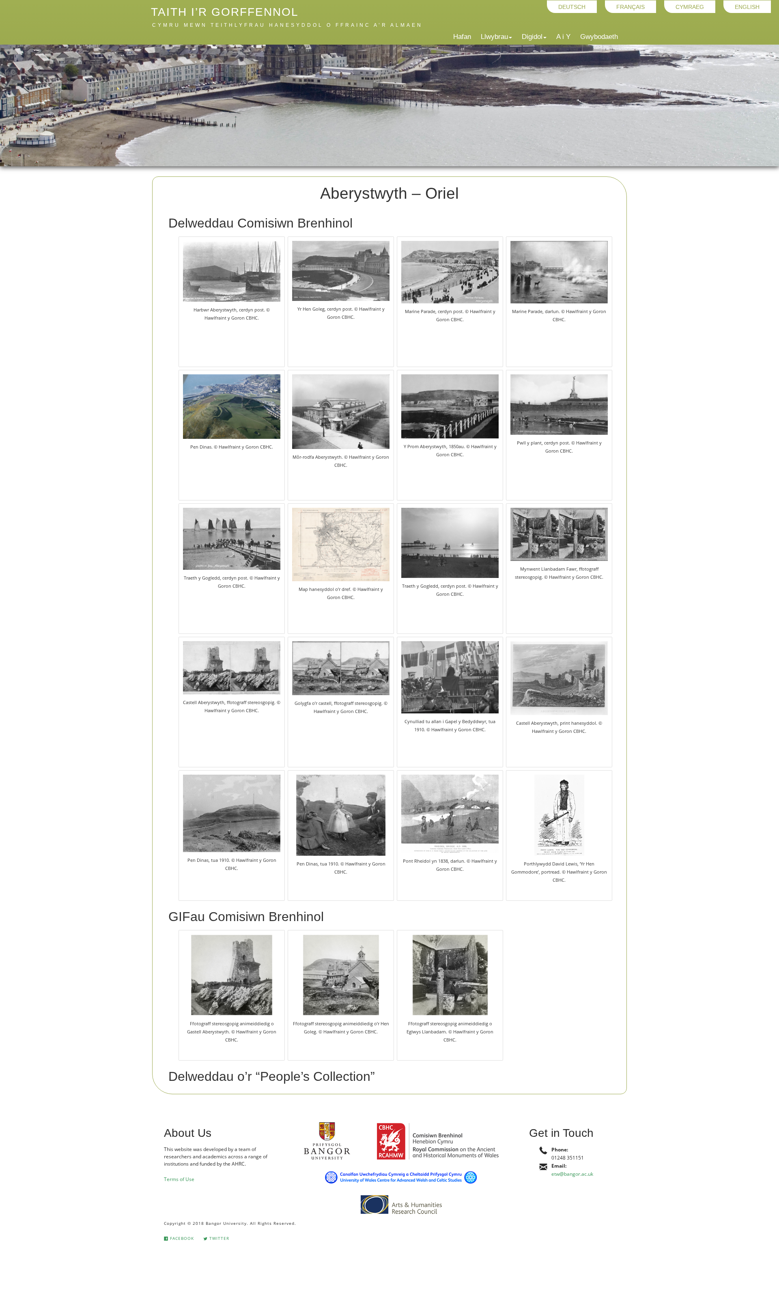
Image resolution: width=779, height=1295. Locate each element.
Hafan (462, 37)
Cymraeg (690, 6)
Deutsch (571, 6)
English (747, 6)
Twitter (218, 1238)
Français (630, 6)
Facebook (181, 1238)
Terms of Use (179, 1179)
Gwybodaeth (599, 37)
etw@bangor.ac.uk (572, 1173)
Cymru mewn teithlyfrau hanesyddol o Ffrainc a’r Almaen (287, 25)
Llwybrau (494, 37)
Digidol (532, 37)
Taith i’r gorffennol (225, 12)
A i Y (563, 37)
